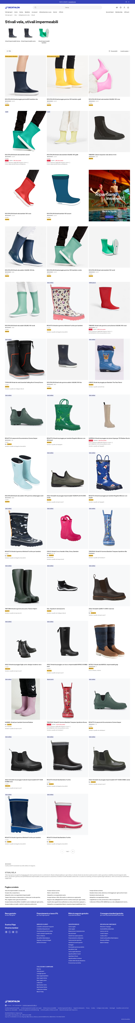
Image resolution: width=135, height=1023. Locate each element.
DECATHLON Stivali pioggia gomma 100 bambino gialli (64, 99)
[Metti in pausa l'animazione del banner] (126, 2)
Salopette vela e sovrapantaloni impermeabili (17, 895)
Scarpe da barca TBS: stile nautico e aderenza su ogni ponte (64, 897)
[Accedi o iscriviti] (124, 7)
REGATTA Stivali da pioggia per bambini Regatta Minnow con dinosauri (66, 439)
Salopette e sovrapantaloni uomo (56, 895)
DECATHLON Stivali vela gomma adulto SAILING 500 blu (64, 382)
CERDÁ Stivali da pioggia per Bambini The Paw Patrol (105, 382)
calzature (25, 875)
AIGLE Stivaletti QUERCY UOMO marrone (101, 608)
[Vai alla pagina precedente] (62, 851)
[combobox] (125, 51)
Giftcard (126, 12)
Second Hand (110, 12)
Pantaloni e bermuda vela (97, 895)
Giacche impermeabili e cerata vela (15, 890)
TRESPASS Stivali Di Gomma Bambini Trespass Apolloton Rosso (67, 722)
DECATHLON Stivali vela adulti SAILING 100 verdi (20, 325)
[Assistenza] (120, 7)
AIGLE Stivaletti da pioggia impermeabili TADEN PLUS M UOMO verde (66, 496)
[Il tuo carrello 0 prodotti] (128, 7)
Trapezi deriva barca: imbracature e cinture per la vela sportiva (22, 897)
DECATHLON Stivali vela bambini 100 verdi (102, 270)
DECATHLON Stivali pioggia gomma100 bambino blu (21, 99)
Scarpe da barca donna (96, 890)
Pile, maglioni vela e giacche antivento (15, 899)
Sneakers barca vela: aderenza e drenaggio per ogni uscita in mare (108, 892)
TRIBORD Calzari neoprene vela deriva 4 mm (102, 154)
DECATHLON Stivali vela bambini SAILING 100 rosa (104, 99)
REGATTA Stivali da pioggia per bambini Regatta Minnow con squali (108, 496)
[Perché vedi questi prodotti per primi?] (109, 51)
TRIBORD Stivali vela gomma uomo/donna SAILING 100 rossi (108, 325)
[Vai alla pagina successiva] (73, 851)
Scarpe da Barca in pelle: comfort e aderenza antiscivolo (21, 904)
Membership (118, 12)
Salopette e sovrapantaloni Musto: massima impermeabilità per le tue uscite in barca (71, 904)
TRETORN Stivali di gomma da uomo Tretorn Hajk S (21, 608)
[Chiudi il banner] (129, 2)
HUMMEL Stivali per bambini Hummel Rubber (19, 722)
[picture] (25, 76)
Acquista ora (109, 216)
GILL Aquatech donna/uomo (56, 608)
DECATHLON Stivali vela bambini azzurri (17, 154)
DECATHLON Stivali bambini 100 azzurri (59, 213)
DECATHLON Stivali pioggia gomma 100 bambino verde (64, 270)
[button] (27, 162)
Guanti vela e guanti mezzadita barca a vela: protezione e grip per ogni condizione (70, 902)
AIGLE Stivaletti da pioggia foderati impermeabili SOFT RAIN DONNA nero (24, 780)
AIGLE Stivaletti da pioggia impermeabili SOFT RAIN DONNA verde (109, 780)
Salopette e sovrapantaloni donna (99, 897)
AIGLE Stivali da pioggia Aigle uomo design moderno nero (23, 664)
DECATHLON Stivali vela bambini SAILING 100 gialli (62, 154)
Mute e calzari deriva (53, 892)
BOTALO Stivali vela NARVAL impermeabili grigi (103, 664)
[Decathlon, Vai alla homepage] (12, 7)
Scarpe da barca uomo (53, 890)
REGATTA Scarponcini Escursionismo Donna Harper (21, 438)
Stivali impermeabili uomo (28, 41)
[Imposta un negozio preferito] (117, 7)
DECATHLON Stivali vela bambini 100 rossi (18, 213)
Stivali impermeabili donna (12, 41)
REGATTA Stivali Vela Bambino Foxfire (59, 780)
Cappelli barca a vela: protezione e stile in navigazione (105, 899)
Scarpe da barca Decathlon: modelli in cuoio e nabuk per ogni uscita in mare (26, 902)
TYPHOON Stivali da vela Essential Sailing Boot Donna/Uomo (24, 382)
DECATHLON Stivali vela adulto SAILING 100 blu (19, 270)
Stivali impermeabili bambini (44, 41)
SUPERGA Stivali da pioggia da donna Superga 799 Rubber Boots (109, 438)
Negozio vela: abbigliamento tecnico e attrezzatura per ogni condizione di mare (69, 899)
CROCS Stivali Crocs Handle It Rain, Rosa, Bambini (62, 551)
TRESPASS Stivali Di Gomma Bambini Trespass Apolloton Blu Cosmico (108, 552)
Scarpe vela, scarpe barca (12, 892)
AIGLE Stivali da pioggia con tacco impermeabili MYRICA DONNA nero (67, 665)
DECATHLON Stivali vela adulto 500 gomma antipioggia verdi (24, 496)
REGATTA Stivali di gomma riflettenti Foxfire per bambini (65, 325)
